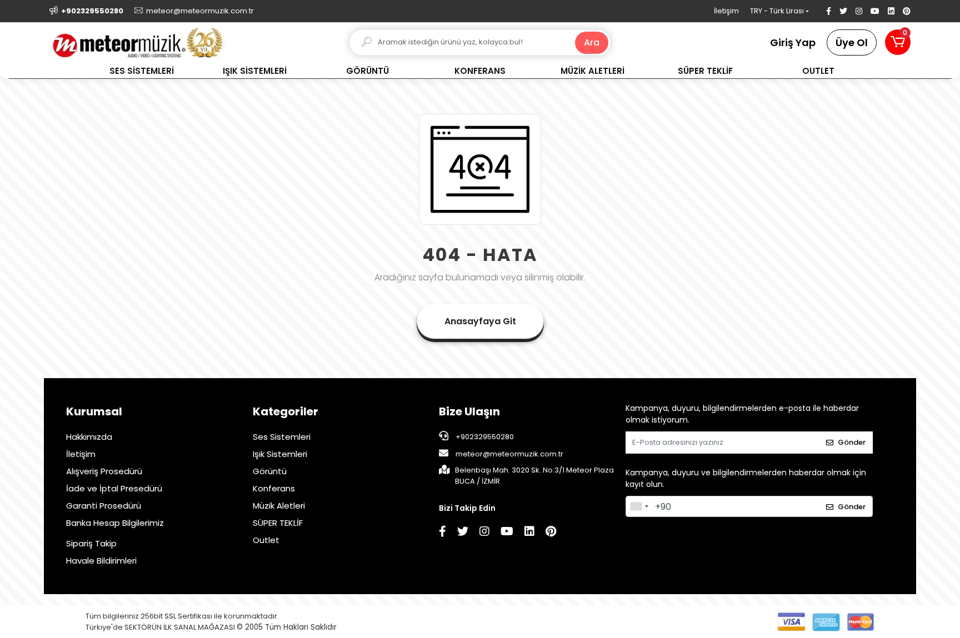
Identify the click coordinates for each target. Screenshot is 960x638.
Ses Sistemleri (282, 437)
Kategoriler (285, 411)
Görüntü (270, 471)
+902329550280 (484, 436)
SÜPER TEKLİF (278, 523)
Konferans (274, 488)
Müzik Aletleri (279, 505)
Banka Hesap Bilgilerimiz (115, 523)
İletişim (726, 11)
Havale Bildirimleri (101, 560)
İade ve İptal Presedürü (114, 488)
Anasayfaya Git (480, 321)
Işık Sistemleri (280, 454)
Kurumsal (94, 411)
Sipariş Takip (91, 543)
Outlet (266, 540)
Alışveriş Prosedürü (104, 471)
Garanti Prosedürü (103, 505)
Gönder (852, 442)
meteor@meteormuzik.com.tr (509, 454)
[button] (898, 42)
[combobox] (639, 506)
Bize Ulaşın (469, 411)
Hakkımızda (89, 437)
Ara (591, 42)
